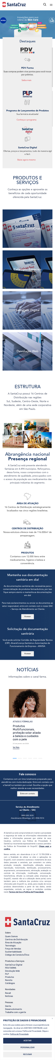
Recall (8, 993)
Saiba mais (26, 80)
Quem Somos (11, 936)
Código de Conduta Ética (17, 955)
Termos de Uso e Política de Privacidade (26, 892)
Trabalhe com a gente (15, 1012)
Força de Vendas (13, 948)
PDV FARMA (10, 968)
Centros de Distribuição (16, 939)
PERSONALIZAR (27, 1047)
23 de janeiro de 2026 (21, 743)
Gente (8, 1006)
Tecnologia (10, 945)
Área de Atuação (13, 942)
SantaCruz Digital (13, 965)
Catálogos (10, 983)
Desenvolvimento (13, 1009)
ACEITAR (27, 1041)
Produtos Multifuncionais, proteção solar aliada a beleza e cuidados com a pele (27, 732)
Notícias (9, 996)
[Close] (52, 1018)
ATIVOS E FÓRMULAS (23, 721)
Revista (8, 980)
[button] (16, 747)
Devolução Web (12, 971)
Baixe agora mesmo (26, 160)
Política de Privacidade (19, 1034)
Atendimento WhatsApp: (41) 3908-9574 (27, 818)
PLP (7, 974)
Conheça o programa (26, 120)
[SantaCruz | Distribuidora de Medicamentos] (14, 4)
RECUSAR (27, 1054)
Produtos (9, 977)
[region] (27, 1038)
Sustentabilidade (13, 952)
